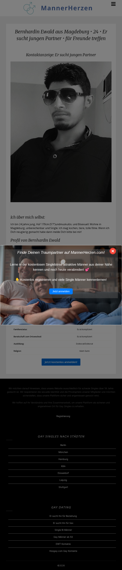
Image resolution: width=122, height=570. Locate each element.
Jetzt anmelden (61, 291)
